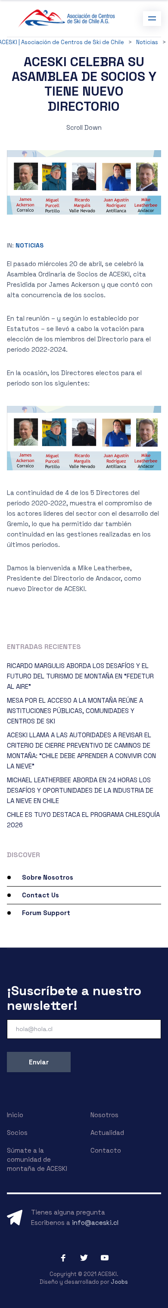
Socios (17, 1132)
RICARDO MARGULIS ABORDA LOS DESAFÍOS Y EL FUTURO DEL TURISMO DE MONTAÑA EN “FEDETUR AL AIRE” (80, 676)
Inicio (15, 1115)
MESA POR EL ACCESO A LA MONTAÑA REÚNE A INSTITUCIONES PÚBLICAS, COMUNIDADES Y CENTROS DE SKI (75, 710)
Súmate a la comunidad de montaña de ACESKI (37, 1159)
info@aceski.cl (95, 1222)
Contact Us (40, 895)
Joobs (119, 1282)
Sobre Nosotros (47, 877)
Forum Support (46, 913)
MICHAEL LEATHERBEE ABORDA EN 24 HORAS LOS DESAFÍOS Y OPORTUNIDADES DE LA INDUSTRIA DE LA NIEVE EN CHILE (80, 790)
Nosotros (104, 1115)
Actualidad (107, 1132)
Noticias (30, 245)
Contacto (105, 1150)
